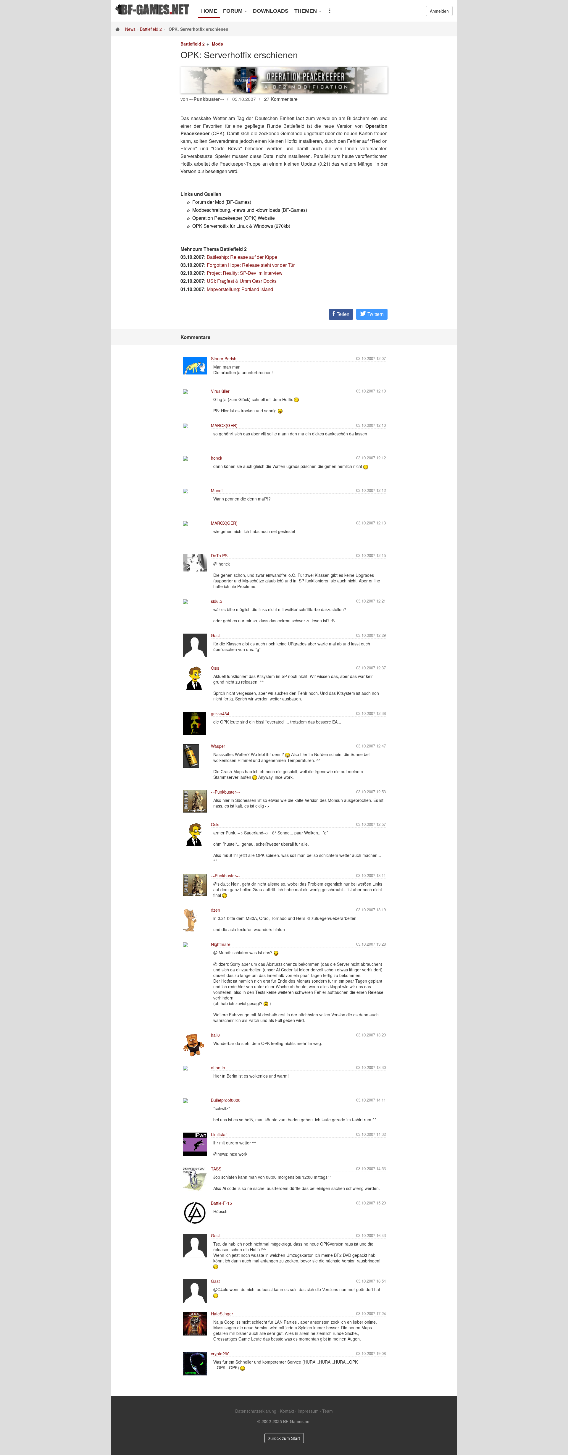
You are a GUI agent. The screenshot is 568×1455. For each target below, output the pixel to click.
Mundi (216, 490)
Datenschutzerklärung (255, 1411)
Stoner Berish (223, 358)
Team (327, 1411)
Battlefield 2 (151, 29)
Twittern (375, 314)
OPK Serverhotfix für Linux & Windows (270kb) (241, 225)
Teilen (342, 314)
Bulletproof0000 (226, 1100)
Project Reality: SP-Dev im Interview (245, 272)
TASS (216, 1169)
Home (209, 11)
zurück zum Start (284, 1438)
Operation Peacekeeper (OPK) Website (233, 217)
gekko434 (220, 713)
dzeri (215, 910)
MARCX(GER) (224, 425)
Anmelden (439, 11)
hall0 (215, 1035)
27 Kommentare (281, 99)
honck (216, 458)
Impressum (308, 1411)
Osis (215, 668)
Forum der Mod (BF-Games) (221, 201)
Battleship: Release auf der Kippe (242, 256)
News (130, 29)
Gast (215, 635)
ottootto (218, 1067)
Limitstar (219, 1134)
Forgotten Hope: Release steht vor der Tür (251, 264)
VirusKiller (220, 391)
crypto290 (220, 1354)
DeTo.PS (219, 555)
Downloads (270, 11)
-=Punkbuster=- (225, 792)
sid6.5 (216, 601)
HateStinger (222, 1314)
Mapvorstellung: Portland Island (240, 289)
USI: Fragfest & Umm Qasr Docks (242, 280)
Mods (217, 44)
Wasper (218, 746)
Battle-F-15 (221, 1203)
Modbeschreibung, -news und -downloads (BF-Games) (249, 209)
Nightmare (220, 944)
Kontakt (287, 1411)
